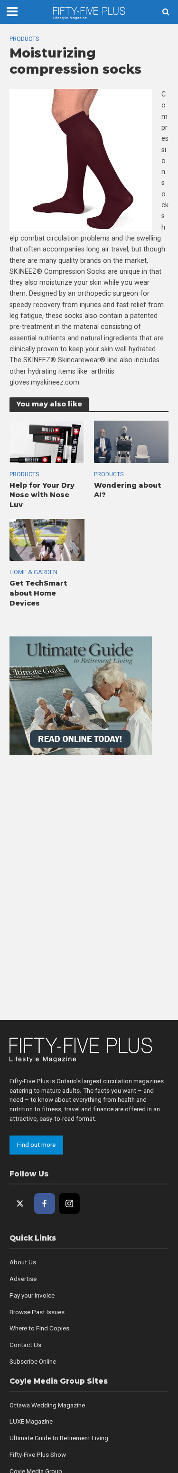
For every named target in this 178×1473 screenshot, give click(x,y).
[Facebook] (44, 1203)
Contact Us (25, 1344)
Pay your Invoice (32, 1295)
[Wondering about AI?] (131, 441)
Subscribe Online (32, 1361)
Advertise (23, 1278)
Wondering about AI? (127, 490)
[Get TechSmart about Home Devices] (46, 539)
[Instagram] (69, 1203)
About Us (22, 1262)
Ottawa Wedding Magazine (47, 1405)
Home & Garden (33, 572)
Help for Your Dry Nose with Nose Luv (42, 495)
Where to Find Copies (39, 1328)
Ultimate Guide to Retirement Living (58, 1438)
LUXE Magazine (31, 1421)
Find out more (36, 1144)
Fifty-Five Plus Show (37, 1454)
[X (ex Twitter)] (19, 1203)
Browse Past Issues (37, 1312)
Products (24, 38)
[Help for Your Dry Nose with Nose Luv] (46, 441)
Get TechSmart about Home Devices (38, 593)
